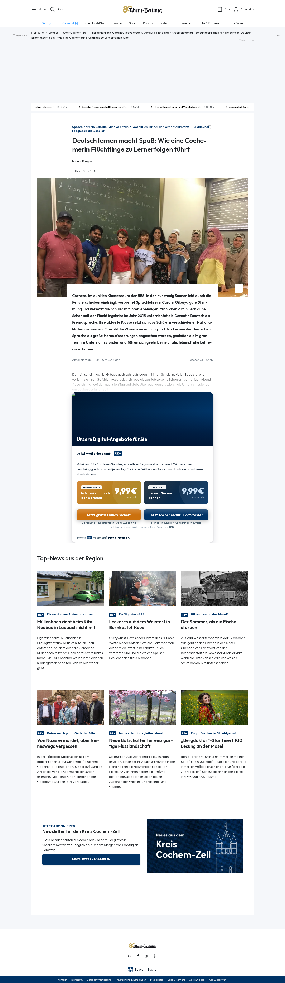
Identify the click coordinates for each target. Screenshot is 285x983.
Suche (61, 9)
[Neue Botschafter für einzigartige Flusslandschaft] (142, 707)
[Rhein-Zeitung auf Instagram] (146, 956)
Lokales (53, 32)
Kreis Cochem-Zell (75, 32)
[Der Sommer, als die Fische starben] (214, 588)
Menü (41, 9)
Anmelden (247, 9)
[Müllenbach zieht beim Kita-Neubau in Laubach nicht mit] (70, 588)
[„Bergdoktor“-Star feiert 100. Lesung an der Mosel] (214, 707)
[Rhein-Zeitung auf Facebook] (138, 956)
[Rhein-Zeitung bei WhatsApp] (129, 956)
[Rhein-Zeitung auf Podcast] (155, 956)
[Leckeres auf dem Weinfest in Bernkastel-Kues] (142, 588)
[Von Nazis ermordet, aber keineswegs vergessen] (70, 707)
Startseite (37, 32)
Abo (227, 9)
